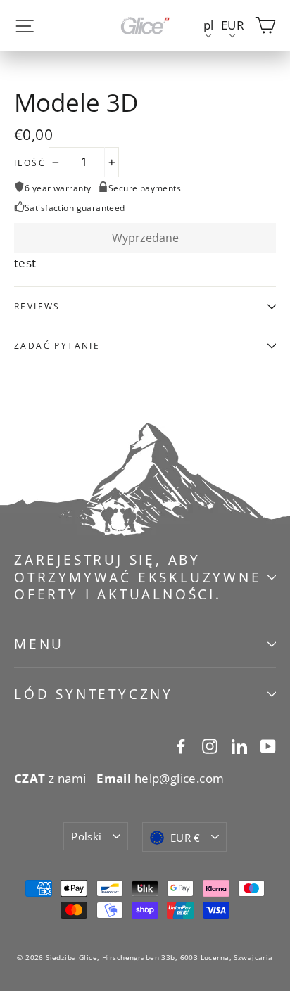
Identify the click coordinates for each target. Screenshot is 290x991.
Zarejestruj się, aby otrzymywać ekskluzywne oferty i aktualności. (138, 577)
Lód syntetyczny (93, 694)
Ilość (30, 163)
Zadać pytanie (57, 346)
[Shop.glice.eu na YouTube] (268, 744)
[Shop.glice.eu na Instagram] (210, 744)
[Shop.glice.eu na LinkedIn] (239, 744)
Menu (39, 644)
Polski (86, 836)
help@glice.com (160, 778)
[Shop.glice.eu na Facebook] (181, 744)
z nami (50, 778)
